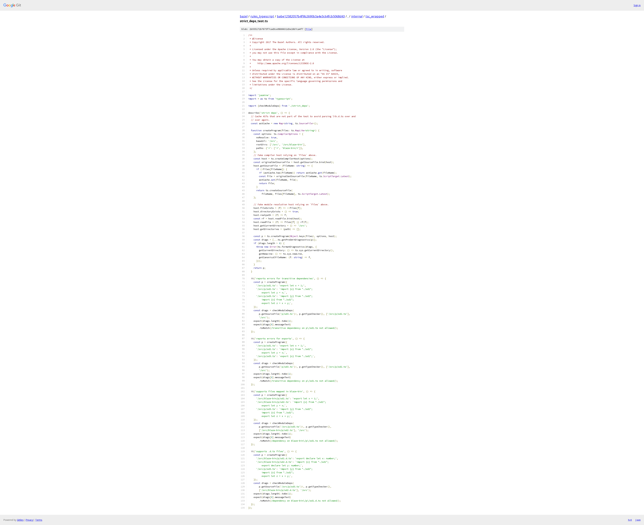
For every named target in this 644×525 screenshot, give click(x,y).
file (308, 29)
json (638, 519)
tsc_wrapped (374, 16)
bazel (244, 16)
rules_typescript (262, 16)
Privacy (29, 519)
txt (630, 519)
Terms (38, 519)
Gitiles (20, 519)
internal (357, 16)
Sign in (637, 5)
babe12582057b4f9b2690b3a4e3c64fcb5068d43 (311, 16)
